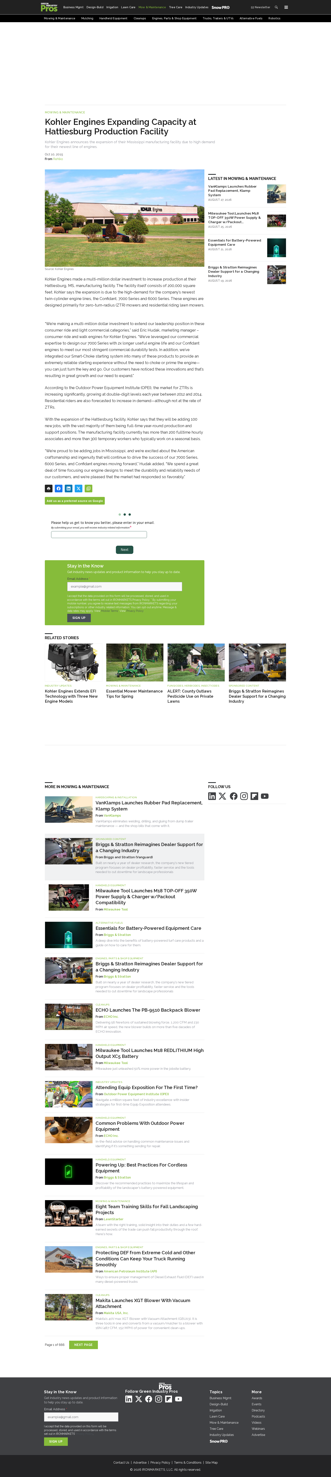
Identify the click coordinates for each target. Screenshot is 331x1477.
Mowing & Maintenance (65, 112)
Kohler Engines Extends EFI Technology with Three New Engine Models (71, 696)
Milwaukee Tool (116, 909)
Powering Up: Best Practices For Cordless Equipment (141, 1168)
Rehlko (58, 159)
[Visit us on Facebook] (234, 796)
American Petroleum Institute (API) (130, 1271)
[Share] (58, 488)
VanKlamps (112, 815)
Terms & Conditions (188, 1462)
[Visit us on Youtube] (265, 796)
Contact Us (121, 1462)
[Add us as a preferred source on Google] (88, 488)
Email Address (78, 578)
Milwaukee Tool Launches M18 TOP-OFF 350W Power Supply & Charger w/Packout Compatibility (234, 217)
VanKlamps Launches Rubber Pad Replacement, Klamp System (232, 190)
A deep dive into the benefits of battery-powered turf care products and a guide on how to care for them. (150, 943)
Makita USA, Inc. (116, 1313)
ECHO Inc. (111, 1017)
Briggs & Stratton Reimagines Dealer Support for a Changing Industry (233, 271)
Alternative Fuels (109, 922)
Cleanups (102, 1004)
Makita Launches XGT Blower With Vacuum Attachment (143, 1303)
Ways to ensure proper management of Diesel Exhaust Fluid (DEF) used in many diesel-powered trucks (150, 1279)
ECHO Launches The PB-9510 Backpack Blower (148, 1010)
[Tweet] (78, 488)
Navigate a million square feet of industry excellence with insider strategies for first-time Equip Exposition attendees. (142, 1102)
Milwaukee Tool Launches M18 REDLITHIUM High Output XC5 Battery (150, 1053)
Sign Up (79, 618)
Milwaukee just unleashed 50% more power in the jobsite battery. (143, 1069)
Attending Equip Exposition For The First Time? (147, 1087)
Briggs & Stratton (117, 935)
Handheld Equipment (111, 885)
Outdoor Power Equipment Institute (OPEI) (136, 1094)
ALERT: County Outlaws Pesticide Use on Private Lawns (190, 696)
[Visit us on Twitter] (223, 796)
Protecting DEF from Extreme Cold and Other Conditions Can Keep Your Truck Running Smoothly (145, 1258)
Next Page (83, 1345)
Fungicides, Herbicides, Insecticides (193, 685)
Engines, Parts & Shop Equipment (120, 958)
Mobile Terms (109, 610)
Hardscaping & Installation (116, 797)
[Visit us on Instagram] (244, 796)
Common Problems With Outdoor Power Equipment (140, 1126)
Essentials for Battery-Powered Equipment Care (234, 242)
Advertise (140, 1462)
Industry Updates (58, 685)
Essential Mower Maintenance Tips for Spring (134, 694)
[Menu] (286, 7)
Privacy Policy (134, 610)
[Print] (48, 488)
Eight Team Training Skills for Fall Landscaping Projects (147, 1209)
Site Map (211, 1462)
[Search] (276, 7)
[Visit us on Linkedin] (212, 796)
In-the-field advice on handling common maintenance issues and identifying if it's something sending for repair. (142, 1144)
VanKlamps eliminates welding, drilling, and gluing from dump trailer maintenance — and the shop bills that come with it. (144, 823)
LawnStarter (113, 1219)
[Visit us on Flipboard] (254, 796)
